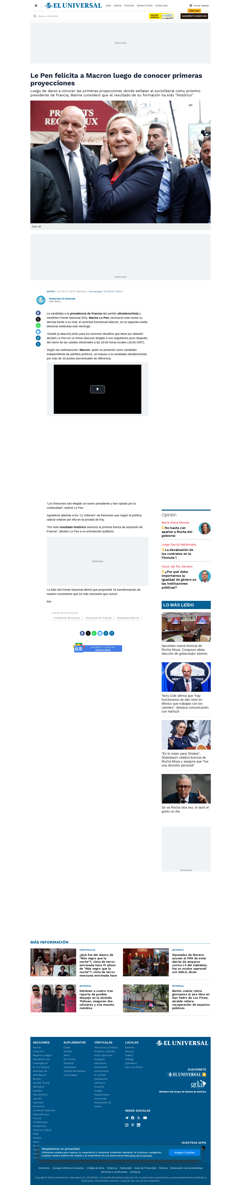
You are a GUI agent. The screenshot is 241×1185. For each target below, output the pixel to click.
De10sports (101, 1079)
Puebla (129, 1055)
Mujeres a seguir (42, 1055)
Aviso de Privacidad (145, 1168)
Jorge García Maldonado (179, 544)
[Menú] (36, 5)
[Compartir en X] (38, 319)
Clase (67, 1047)
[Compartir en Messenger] (38, 331)
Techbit (37, 1138)
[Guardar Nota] (38, 344)
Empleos (99, 1059)
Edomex (130, 1047)
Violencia (112, 1168)
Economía (39, 1106)
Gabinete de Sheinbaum (40, 1073)
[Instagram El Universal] (126, 1125)
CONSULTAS (161, 5)
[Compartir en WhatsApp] (38, 325)
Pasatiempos (102, 1094)
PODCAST (129, 5)
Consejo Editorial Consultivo (68, 1168)
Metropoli (38, 1086)
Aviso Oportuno (103, 1055)
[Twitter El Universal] (138, 1118)
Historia (163, 1168)
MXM (108, 5)
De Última (69, 1059)
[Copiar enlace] (38, 337)
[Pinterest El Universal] (132, 1125)
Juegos (98, 1090)
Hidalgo (129, 1059)
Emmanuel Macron (128, 618)
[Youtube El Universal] (145, 1118)
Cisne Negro (71, 1075)
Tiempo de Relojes (74, 1071)
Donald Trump (41, 1082)
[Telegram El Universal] (126, 1118)
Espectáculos (41, 1114)
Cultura (37, 1118)
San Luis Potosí (134, 1067)
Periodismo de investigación (41, 1061)
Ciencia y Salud (42, 1130)
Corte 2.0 (38, 1051)
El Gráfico (100, 1075)
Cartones (38, 1102)
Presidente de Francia (67, 618)
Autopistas (70, 1067)
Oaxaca (129, 1051)
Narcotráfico (40, 1094)
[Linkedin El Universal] (138, 1125)
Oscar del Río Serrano (177, 566)
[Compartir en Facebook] (38, 313)
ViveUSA (99, 1086)
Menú (36, 1141)
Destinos (69, 1063)
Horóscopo (100, 1098)
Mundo (51, 291)
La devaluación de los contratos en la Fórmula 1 (177, 554)
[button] (194, 16)
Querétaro (131, 1063)
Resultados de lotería (102, 1104)
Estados (37, 1090)
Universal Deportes (44, 1110)
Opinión (169, 514)
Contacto (135, 1172)
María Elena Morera (175, 522)
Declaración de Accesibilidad (186, 1168)
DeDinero (99, 1082)
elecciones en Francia (98, 618)
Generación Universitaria (101, 1069)
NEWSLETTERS (144, 5)
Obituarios (100, 1063)
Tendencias (39, 1126)
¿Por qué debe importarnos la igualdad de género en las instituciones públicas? (179, 579)
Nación (37, 1047)
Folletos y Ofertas (104, 1051)
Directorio (44, 1168)
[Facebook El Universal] (132, 1118)
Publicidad (126, 1168)
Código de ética (95, 1168)
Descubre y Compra (106, 1047)
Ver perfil (55, 301)
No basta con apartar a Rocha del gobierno (177, 532)
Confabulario (40, 1122)
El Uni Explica (41, 1067)
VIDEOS (117, 5)
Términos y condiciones (114, 1172)
